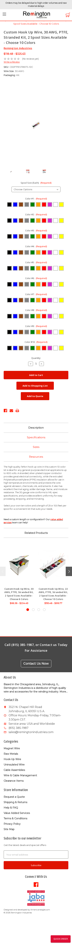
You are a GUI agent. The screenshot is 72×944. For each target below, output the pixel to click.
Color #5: (36, 262)
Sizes (36, 447)
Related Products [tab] (36, 532)
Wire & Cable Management (20, 775)
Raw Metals (11, 753)
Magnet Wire (12, 748)
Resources (36, 456)
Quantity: (36, 358)
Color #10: (36, 342)
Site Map (9, 829)
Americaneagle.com (40, 909)
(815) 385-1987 (18, 728)
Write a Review (12, 62)
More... (64, 691)
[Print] (17, 410)
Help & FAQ (11, 807)
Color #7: (36, 294)
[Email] (11, 410)
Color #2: (36, 214)
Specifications (36, 437)
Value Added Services (17, 813)
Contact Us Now (36, 663)
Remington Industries (18, 48)
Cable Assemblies (14, 770)
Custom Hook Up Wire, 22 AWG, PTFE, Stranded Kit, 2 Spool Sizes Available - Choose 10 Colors (53, 594)
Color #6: (36, 278)
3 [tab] (38, 609)
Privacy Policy (12, 823)
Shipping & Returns (15, 802)
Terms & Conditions (15, 818)
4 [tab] (44, 609)
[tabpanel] (19, 575)
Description (36, 427)
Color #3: (36, 230)
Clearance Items (14, 780)
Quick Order (60, 939)
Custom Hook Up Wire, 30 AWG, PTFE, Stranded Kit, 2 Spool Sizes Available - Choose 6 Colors (19, 594)
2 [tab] (33, 609)
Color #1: (36, 198)
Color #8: (36, 310)
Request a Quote (14, 796)
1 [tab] (27, 609)
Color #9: (36, 326)
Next (69, 571)
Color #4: (36, 246)
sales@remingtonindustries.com (31, 732)
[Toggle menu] (4, 15)
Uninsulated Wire (14, 764)
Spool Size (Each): (36, 182)
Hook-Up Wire (12, 759)
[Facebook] (5, 410)
